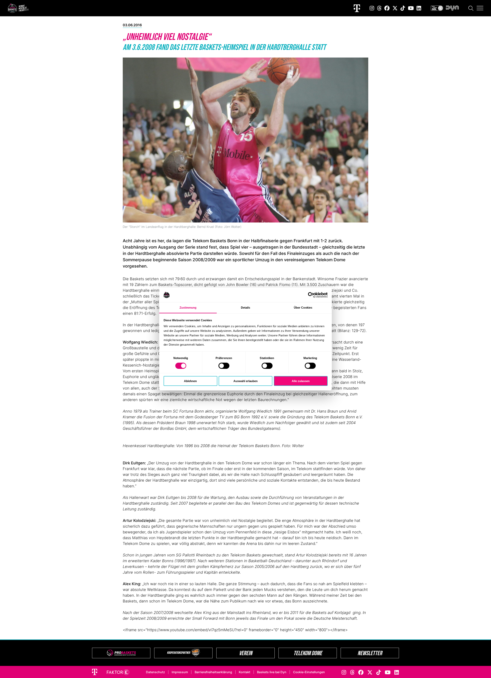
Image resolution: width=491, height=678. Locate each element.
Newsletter (370, 653)
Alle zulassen (301, 381)
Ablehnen (190, 381)
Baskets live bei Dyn (271, 672)
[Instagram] (372, 8)
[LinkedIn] (419, 8)
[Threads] (379, 8)
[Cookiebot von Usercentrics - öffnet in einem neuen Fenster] (311, 295)
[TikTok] (402, 8)
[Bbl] (437, 8)
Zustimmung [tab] (188, 307)
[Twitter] (395, 8)
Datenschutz (155, 672)
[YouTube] (411, 8)
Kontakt (244, 672)
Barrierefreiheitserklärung (213, 672)
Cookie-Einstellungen (309, 672)
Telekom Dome (307, 653)
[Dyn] (452, 8)
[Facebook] (387, 8)
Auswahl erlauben (245, 381)
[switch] (223, 365)
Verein (245, 653)
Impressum (180, 672)
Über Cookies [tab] (303, 307)
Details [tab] (245, 307)
